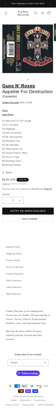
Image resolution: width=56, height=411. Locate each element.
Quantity (6, 194)
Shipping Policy (14, 253)
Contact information (45, 405)
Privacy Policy (13, 260)
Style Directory (13, 294)
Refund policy (25, 400)
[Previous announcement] (5, 4)
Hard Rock (8, 114)
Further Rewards (14, 274)
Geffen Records (10, 102)
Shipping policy (28, 405)
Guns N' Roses (18, 85)
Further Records (26, 396)
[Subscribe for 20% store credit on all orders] (45, 362)
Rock (5, 110)
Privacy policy (39, 400)
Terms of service (12, 405)
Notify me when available (28, 211)
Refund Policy (13, 247)
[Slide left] (21, 79)
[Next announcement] (50, 4)
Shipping (5, 184)
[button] (6, 13)
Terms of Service (14, 267)
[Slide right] (34, 79)
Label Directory (14, 287)
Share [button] (9, 172)
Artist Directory (13, 280)
